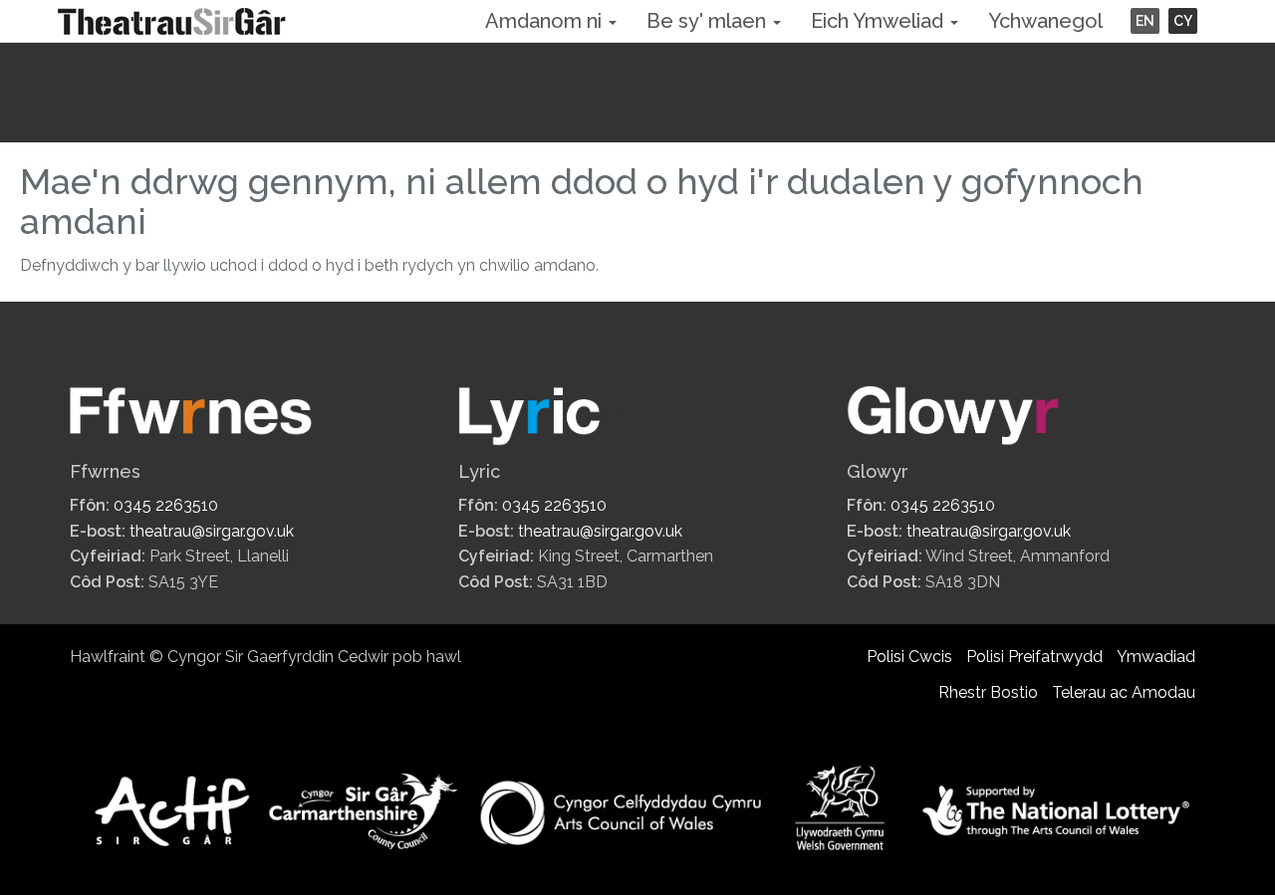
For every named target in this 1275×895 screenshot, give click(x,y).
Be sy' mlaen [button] (708, 21)
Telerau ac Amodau (1123, 692)
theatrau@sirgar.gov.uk (211, 531)
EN (1145, 21)
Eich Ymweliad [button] (879, 21)
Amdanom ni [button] (546, 21)
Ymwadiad (1156, 656)
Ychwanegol (1045, 21)
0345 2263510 (166, 505)
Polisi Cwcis (909, 656)
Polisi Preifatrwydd (1034, 656)
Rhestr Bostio (988, 692)
